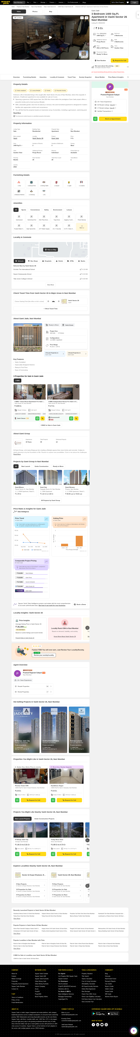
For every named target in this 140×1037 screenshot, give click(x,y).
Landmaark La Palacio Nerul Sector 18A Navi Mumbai (111, 916)
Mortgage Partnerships (65, 996)
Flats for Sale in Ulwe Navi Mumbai (23, 946)
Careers (14, 976)
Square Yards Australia (41, 978)
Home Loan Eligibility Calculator (91, 996)
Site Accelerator (63, 984)
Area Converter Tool (87, 1001)
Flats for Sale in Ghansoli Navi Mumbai (109, 943)
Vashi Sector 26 (37, 138)
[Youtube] (102, 1024)
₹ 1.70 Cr (18, 494)
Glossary (107, 976)
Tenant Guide (109, 991)
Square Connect (63, 978)
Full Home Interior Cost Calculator (92, 999)
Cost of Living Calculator (89, 981)
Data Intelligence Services (66, 994)
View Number (101, 60)
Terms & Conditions (17, 997)
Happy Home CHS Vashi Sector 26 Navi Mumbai (55, 928)
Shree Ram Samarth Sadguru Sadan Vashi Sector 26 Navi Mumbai (26, 928)
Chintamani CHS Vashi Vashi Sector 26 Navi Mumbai (26, 931)
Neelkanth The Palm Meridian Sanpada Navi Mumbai (111, 913)
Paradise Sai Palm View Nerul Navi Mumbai (82, 913)
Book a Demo (81, 604)
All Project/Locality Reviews (90, 986)
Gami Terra (29, 577)
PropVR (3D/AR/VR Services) (67, 986)
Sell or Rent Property (118, 2)
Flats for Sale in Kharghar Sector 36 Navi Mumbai (55, 943)
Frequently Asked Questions (20, 984)
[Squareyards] (6, 3)
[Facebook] (93, 1024)
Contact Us (15, 989)
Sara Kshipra (29, 573)
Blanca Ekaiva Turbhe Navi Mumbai (80, 916)
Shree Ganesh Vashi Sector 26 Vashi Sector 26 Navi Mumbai (83, 931)
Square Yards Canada (41, 973)
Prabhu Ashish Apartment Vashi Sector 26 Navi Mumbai (55, 931)
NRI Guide (108, 994)
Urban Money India (40, 981)
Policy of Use (16, 1000)
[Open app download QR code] (138, 15)
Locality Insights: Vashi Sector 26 (28, 613)
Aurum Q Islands (30, 582)
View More (50, 285)
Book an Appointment (113, 119)
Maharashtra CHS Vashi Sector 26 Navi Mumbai (111, 928)
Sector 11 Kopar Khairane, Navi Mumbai (34, 875)
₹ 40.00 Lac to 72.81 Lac (73, 494)
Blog (106, 973)
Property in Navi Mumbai (23, 6)
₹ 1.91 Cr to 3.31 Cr (20, 745)
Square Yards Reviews (18, 986)
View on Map (51, 250)
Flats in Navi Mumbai (36, 6)
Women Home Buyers (111, 996)
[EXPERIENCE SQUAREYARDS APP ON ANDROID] (99, 1015)
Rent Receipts (86, 991)
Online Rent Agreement (88, 989)
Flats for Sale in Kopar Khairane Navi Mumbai (54, 946)
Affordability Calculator (88, 984)
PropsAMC (38, 994)
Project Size (54, 331)
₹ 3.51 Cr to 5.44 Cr (48, 745)
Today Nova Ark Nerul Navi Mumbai (51, 916)
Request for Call (120, 60)
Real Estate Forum (110, 978)
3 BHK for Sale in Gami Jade (50, 425)
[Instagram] (106, 1024)
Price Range (54, 344)
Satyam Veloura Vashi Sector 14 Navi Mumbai (54, 913)
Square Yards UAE (40, 976)
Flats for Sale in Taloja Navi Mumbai (80, 946)
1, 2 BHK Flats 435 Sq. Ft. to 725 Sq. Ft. (77, 748)
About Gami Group (21, 434)
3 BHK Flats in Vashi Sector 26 (65, 6)
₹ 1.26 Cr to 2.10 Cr (75, 745)
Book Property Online (41, 996)
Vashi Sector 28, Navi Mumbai (69, 875)
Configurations (54, 338)
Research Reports (110, 981)
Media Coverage (16, 978)
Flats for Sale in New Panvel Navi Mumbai (81, 943)
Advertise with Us (63, 989)
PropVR (37, 991)
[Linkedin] (97, 1024)
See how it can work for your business (52, 605)
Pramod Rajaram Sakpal (32, 673)
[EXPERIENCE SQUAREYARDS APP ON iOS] (113, 1015)
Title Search (85, 976)
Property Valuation (87, 973)
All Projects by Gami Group (50, 500)
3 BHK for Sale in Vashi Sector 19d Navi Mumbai (26, 958)
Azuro (36, 989)
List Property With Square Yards (67, 976)
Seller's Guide (109, 989)
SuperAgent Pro (63, 999)
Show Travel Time (51, 308)
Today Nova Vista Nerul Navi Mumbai (23, 916)
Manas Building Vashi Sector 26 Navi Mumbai (111, 931)
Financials (15, 981)
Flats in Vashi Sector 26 (50, 6)
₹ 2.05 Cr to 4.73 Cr (58, 845)
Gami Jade (55, 138)
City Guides (108, 984)
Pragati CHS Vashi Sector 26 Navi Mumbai (82, 928)
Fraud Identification (17, 1002)
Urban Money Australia (41, 984)
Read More (17, 113)
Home (13, 6)
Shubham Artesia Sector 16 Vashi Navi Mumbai (26, 913)
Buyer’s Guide (109, 986)
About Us (14, 973)
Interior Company (40, 986)
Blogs (84, 2)
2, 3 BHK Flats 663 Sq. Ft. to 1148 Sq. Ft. (22, 748)
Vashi (15, 138)
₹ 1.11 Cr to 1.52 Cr (46, 494)
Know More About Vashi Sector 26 (65, 636)
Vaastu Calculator (87, 978)
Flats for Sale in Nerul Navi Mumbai (108, 946)
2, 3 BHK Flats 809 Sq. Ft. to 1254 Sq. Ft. (50, 748)
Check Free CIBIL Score (89, 994)
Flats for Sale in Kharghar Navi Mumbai (24, 943)
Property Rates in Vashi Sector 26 (25, 638)
